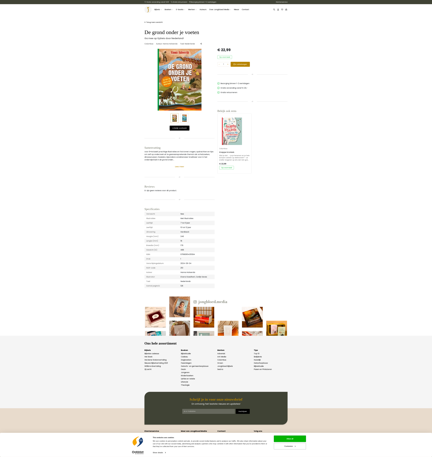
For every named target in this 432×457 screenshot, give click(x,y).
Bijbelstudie (186, 353)
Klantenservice (282, 2)
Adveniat (221, 353)
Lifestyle (184, 382)
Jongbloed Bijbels (225, 366)
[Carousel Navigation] (179, 79)
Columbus (148, 43)
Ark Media (221, 356)
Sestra (220, 369)
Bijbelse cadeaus (151, 353)
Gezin (183, 369)
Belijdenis (258, 356)
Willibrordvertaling (152, 366)
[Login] (278, 9)
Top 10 (256, 353)
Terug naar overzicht (154, 22)
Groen (220, 363)
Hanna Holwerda (170, 43)
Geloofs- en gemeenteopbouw (194, 366)
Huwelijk (257, 360)
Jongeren (185, 372)
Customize (288, 446)
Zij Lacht (148, 369)
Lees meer (179, 166)
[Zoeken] (274, 9)
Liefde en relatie (188, 378)
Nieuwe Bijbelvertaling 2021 (156, 363)
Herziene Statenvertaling (155, 360)
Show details (158, 453)
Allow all (290, 439)
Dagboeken (186, 360)
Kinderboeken (187, 375)
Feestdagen (186, 363)
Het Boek (148, 356)
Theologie (185, 385)
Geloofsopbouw (261, 363)
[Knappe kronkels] (234, 131)
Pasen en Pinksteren (263, 369)
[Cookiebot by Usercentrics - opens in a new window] (138, 452)
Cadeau (184, 356)
